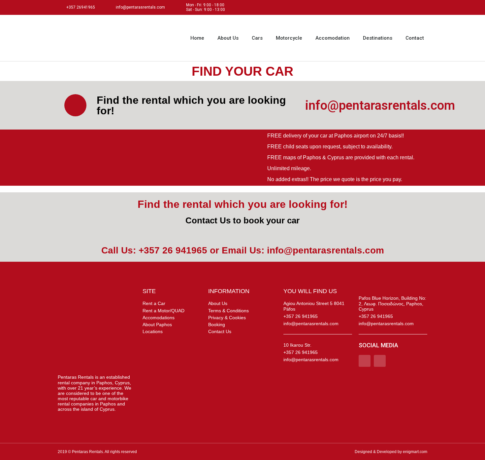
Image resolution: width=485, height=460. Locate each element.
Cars (257, 38)
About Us (228, 38)
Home (197, 38)
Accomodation (332, 38)
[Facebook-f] (408, 7)
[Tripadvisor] (423, 7)
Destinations (377, 38)
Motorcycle (289, 38)
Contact (414, 38)
